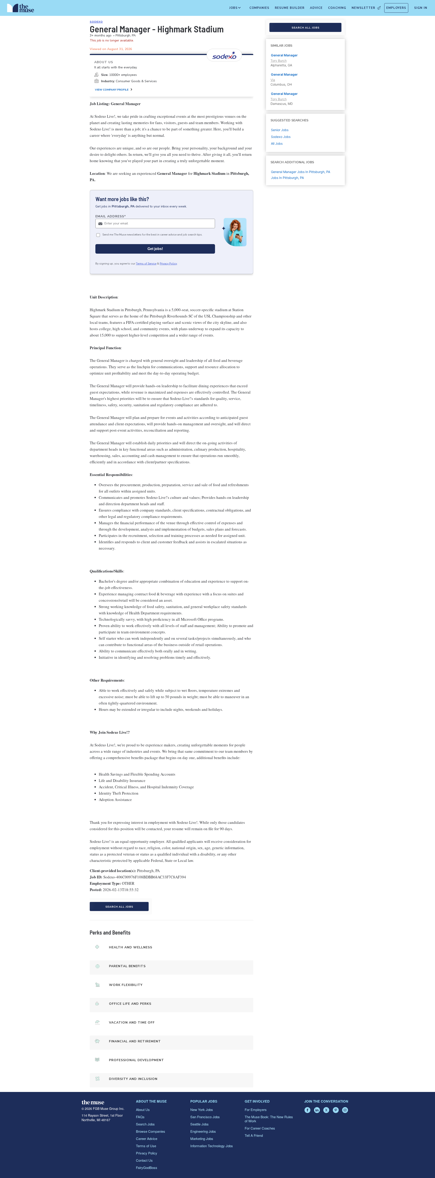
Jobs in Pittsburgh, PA (287, 178)
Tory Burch (279, 61)
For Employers (256, 1109)
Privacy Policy (168, 263)
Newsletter (363, 8)
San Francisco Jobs (205, 1116)
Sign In (420, 8)
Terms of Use (146, 1145)
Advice (316, 8)
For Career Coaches (260, 1128)
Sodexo (96, 22)
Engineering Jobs (203, 1131)
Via (273, 80)
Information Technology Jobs (211, 1145)
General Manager (284, 55)
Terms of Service (146, 263)
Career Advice (146, 1138)
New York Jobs (201, 1109)
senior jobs (279, 130)
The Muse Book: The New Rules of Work (269, 1118)
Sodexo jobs (280, 137)
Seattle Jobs (199, 1124)
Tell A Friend (254, 1135)
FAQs (140, 1116)
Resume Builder (289, 8)
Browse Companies (150, 1131)
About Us (143, 1109)
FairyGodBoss (146, 1167)
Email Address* (110, 216)
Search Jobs (145, 1124)
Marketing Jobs (201, 1138)
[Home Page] (20, 9)
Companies (259, 8)
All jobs (277, 143)
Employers (396, 8)
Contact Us (144, 1160)
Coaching (337, 8)
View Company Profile (111, 89)
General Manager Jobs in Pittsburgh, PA (300, 172)
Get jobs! (155, 249)
